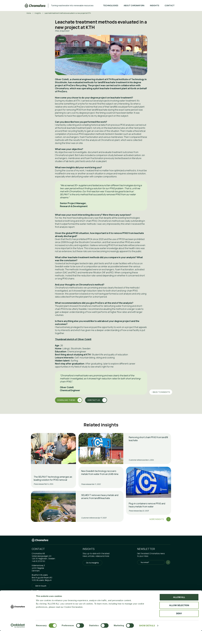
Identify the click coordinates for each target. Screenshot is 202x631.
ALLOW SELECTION (179, 605)
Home (29, 13)
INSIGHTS (154, 5)
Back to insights (161, 392)
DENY (179, 613)
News (61, 39)
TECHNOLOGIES (110, 5)
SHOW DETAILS (147, 625)
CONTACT (170, 5)
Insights (38, 13)
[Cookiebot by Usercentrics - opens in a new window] (18, 626)
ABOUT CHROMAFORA (134, 5)
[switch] (77, 625)
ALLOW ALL (179, 597)
